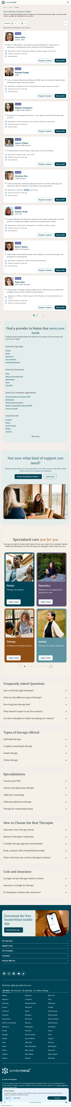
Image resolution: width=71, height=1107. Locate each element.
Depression (10, 356)
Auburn (8, 423)
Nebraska (28, 1042)
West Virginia (52, 1054)
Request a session (45, 60)
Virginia (50, 1038)
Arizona (4, 1007)
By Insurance (16, 991)
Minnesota (28, 1019)
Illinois (4, 1050)
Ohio (49, 999)
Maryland (28, 1007)
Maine (27, 1011)
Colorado (5, 1015)
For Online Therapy (40, 991)
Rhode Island (52, 1015)
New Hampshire (30, 1046)
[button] (28, 476)
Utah (49, 1034)
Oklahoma (51, 1003)
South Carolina (53, 1019)
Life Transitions (11, 359)
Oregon (50, 1007)
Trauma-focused (12, 408)
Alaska (4, 995)
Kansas (4, 1058)
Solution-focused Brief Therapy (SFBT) (19, 405)
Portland (9, 420)
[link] (35, 47)
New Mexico (29, 1054)
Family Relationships (13, 362)
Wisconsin (51, 1050)
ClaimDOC (9, 385)
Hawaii (4, 1038)
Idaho (4, 1046)
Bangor (8, 429)
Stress (8, 353)
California (5, 1011)
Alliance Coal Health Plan (14, 376)
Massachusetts (30, 1003)
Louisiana (28, 999)
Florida (4, 1031)
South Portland (11, 426)
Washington (52, 1046)
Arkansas (5, 1003)
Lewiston (9, 431)
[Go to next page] (43, 315)
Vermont (51, 1042)
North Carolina (30, 1034)
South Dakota (53, 1023)
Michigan (28, 1015)
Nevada (28, 1058)
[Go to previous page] (28, 315)
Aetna (8, 373)
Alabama (5, 999)
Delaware (5, 1027)
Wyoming (51, 1058)
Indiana (5, 1054)
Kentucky (28, 995)
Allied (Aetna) (10, 379)
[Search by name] (65, 23)
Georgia (5, 1034)
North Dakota (30, 1038)
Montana (28, 1031)
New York (51, 995)
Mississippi (29, 1027)
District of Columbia (9, 1023)
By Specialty (27, 991)
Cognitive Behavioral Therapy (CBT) (18, 397)
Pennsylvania (52, 1011)
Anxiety (8, 350)
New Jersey (29, 1050)
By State (6, 990)
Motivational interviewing (14, 403)
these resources (62, 1085)
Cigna (8, 382)
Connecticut (6, 1019)
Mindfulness (10, 400)
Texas (50, 1031)
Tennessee (52, 1027)
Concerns (8, 23)
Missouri (28, 1023)
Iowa (4, 1042)
